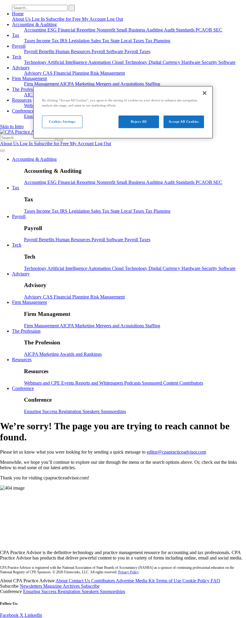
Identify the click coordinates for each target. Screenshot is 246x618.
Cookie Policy (196, 580)
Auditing (155, 29)
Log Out (115, 19)
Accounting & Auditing (34, 24)
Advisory (21, 67)
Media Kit (145, 580)
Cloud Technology (130, 62)
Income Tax (48, 40)
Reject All (139, 121)
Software (227, 62)
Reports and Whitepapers (99, 383)
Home (18, 13)
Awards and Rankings (81, 354)
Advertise (125, 580)
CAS (48, 73)
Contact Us (80, 580)
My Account (94, 19)
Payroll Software (108, 51)
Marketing (85, 83)
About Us (22, 19)
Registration (70, 411)
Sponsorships (113, 411)
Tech (16, 56)
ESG (52, 29)
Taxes (30, 40)
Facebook (10, 615)
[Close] (204, 93)
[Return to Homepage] (123, 542)
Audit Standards (180, 29)
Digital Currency (165, 62)
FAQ (215, 580)
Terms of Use (169, 580)
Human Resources (74, 51)
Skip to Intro (12, 126)
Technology (35, 62)
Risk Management (107, 73)
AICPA (67, 83)
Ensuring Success (41, 411)
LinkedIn (33, 615)
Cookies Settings (62, 121)
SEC (217, 29)
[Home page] (28, 131)
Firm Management (29, 78)
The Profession (26, 89)
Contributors (191, 383)
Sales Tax (100, 40)
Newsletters (31, 586)
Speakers (91, 411)
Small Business (131, 29)
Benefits (47, 51)
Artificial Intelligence (67, 62)
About (62, 580)
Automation (100, 62)
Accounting (35, 29)
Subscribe (90, 586)
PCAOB (204, 29)
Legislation (80, 40)
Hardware (192, 62)
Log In (39, 19)
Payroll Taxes (137, 51)
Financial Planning (72, 73)
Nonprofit (106, 29)
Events (68, 383)
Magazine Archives (62, 586)
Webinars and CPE (42, 383)
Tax (15, 35)
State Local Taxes (127, 40)
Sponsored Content (160, 383)
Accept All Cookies (184, 121)
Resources (22, 100)
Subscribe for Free (64, 19)
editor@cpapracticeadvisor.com (176, 451)
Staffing (152, 83)
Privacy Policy (128, 572)
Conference (23, 110)
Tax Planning (157, 40)
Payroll (19, 46)
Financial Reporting (77, 29)
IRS (64, 40)
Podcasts (133, 383)
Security (210, 62)
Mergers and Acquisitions (120, 83)
